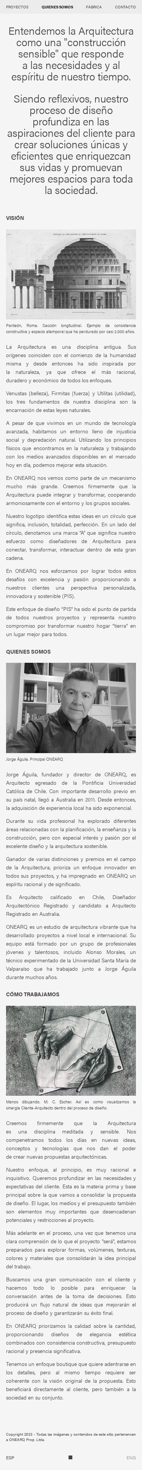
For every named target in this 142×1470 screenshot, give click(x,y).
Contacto (125, 7)
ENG (131, 1457)
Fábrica (94, 7)
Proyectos (17, 7)
